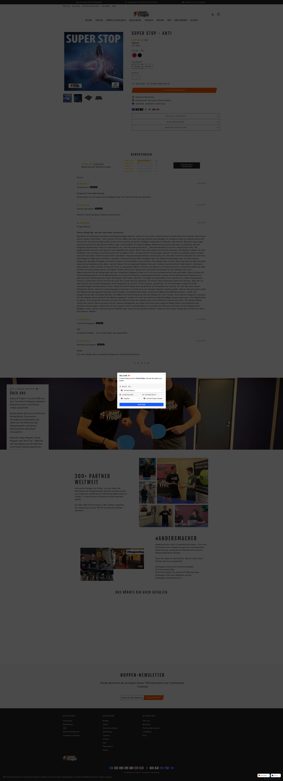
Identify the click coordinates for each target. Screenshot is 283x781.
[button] (263, 775)
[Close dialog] (164, 374)
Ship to (126, 387)
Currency (151, 395)
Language (128, 395)
